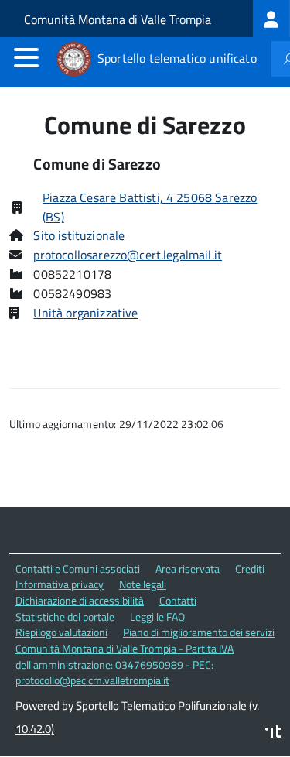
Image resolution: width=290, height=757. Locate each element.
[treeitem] (271, 18)
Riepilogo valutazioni (61, 632)
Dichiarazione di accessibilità (79, 600)
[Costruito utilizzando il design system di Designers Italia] (273, 733)
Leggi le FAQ (157, 616)
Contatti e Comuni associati (77, 568)
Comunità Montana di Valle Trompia (117, 19)
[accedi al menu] (26, 57)
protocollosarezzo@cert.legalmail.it (127, 254)
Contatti (177, 600)
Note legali (142, 584)
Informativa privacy (59, 584)
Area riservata (187, 568)
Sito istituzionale (79, 235)
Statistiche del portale (64, 616)
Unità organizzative (85, 312)
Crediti (249, 568)
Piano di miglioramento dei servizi (199, 632)
